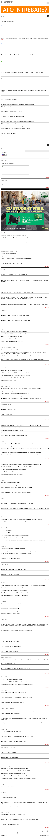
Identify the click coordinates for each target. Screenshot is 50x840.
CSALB (3, 582)
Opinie (29, 831)
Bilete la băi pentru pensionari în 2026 (8, 414)
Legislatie (3, 329)
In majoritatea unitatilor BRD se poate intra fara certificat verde (13, 814)
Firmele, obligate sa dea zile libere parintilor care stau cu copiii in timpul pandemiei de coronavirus (20, 819)
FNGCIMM (4, 498)
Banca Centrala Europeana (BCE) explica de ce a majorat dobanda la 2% (15, 535)
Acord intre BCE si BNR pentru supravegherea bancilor (11, 532)
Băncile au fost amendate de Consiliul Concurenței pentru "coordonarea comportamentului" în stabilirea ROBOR (23, 90)
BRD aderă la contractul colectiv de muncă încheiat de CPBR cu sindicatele (15, 375)
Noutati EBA (4, 546)
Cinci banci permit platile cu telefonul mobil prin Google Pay (12, 702)
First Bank (3, 601)
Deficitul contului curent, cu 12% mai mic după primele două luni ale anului (15, 320)
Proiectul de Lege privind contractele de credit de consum (12, 338)
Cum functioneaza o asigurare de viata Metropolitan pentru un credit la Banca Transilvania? (18, 778)
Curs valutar (3, 148)
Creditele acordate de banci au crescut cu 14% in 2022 (11, 263)
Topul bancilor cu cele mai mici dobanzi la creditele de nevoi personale (14, 237)
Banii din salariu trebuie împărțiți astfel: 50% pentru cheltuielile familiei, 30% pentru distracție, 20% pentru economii (23, 585)
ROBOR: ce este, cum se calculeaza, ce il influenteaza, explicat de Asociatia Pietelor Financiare (19, 271)
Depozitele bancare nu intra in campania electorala (10, 576)
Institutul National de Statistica (8, 747)
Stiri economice (4, 461)
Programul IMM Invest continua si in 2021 (9, 500)
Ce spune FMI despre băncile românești (8, 621)
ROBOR (3, 269)
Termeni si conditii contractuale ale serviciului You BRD (11, 695)
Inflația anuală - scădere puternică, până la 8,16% (10, 482)
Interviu (19, 831)
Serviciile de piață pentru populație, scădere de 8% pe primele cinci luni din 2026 (16, 487)
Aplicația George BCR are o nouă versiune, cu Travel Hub (12, 370)
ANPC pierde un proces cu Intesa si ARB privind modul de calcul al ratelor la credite (17, 443)
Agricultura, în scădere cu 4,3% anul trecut (9, 752)
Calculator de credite (5, 516)
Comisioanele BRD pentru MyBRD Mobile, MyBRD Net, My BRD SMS (14, 692)
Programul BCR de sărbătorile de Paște (8, 380)
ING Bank (3, 792)
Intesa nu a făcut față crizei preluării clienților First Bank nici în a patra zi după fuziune (14, 118)
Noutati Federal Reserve (6, 657)
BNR (13, 150)
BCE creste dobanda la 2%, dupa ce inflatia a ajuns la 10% (12, 537)
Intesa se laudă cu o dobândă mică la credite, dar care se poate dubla (12, 109)
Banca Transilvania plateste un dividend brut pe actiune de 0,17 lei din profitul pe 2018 (17, 736)
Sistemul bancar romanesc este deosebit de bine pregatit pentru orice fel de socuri (16, 592)
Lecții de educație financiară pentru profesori (9, 255)
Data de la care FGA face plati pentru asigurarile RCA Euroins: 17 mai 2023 (15, 770)
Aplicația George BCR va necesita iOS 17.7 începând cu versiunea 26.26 (15, 372)
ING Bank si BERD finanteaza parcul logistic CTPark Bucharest (13, 648)
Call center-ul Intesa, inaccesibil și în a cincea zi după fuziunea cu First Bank (13, 116)
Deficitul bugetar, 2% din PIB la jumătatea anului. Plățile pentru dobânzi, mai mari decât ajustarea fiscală (21, 398)
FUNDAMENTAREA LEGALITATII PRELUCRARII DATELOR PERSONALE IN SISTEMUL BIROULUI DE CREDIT (23, 425)
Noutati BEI (4, 676)
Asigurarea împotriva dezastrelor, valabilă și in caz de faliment (13, 773)
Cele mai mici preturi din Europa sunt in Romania (10, 713)
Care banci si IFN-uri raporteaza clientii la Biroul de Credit (12, 430)
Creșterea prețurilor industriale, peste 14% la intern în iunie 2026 (13, 391)
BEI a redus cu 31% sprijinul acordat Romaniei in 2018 (11, 679)
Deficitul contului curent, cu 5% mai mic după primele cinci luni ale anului (15, 315)
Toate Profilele (47, 177)
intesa (12, 21)
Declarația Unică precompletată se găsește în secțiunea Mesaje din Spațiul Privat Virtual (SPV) (19, 416)
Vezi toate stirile (47, 138)
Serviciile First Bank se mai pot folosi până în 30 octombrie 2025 (11, 135)
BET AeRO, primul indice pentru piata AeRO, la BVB (11, 731)
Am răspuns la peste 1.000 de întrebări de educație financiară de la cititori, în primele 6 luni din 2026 (22, 72)
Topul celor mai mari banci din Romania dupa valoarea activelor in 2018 (14, 242)
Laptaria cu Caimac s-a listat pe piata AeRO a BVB (10, 734)
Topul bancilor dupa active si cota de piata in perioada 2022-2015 (13, 235)
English (13, 142)
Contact (37, 142)
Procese (2, 441)
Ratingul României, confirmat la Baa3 (8, 471)
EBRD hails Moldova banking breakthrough (9, 651)
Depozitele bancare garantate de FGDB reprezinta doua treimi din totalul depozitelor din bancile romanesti (21, 571)
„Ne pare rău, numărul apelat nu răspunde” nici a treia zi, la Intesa (11, 123)
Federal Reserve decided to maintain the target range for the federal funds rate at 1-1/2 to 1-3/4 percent (20, 665)
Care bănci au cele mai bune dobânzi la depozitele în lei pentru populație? (17, 54)
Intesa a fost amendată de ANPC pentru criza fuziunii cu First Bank (12, 111)
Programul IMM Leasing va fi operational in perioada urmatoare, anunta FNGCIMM (17, 510)
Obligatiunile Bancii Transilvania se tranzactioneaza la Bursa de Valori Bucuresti (16, 738)
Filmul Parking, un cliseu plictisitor (7, 786)
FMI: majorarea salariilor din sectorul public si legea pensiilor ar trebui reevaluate (16, 630)
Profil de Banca (4, 180)
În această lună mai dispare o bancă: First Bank (9, 133)
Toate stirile (47, 248)
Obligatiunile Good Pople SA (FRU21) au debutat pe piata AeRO (13, 741)
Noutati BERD (4, 639)
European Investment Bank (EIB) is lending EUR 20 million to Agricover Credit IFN (17, 684)
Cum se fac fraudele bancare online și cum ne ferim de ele (12, 587)
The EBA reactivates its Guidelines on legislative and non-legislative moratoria (16, 553)
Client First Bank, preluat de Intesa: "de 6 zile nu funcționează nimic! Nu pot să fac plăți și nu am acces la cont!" (18, 121)
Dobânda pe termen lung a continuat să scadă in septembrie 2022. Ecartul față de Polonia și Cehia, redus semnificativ (23, 540)
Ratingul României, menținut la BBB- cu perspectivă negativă (12, 474)
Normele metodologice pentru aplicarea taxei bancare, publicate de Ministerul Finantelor (18, 292)
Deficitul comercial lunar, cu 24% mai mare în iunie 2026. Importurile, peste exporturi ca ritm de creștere (21, 388)
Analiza (24, 831)
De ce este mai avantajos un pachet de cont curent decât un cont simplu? (16, 37)
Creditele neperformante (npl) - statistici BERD (10, 641)
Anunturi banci (4, 367)
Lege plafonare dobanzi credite (8, 347)
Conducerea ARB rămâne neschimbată (8, 253)
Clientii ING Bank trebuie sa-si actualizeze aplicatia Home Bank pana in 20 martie (16, 799)
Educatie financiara (12, 831)
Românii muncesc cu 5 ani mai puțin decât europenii (11, 490)
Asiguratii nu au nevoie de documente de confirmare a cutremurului (14, 775)
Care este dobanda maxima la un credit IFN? (9, 349)
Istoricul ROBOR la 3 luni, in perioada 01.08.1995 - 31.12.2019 (13, 284)
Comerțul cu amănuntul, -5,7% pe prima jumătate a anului (12, 485)
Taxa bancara (4, 290)
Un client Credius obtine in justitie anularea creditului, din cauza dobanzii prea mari (17, 446)
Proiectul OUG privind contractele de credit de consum (11, 336)
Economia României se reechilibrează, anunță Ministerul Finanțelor (13, 406)
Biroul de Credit (4, 423)
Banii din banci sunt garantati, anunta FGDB (9, 566)
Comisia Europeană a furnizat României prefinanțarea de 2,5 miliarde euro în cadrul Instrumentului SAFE (21, 464)
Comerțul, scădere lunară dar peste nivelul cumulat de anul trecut (13, 749)
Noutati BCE (4, 527)
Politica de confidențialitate (44, 835)
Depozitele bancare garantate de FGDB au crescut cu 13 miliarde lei (14, 569)
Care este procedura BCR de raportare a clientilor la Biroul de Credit (14, 435)
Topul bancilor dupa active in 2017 (7, 245)
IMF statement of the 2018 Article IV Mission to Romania (12, 633)
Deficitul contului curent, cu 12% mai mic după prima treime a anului (14, 317)
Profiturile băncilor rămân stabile (7, 312)
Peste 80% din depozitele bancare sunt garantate (10, 574)
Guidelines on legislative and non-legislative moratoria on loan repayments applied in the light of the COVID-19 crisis (23, 551)
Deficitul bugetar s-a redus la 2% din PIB (8, 409)
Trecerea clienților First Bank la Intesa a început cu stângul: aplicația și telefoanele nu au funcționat (16, 128)
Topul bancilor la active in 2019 (7, 240)
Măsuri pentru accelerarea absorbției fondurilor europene (11, 411)
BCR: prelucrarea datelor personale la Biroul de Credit (11, 427)
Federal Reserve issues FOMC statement (8, 670)
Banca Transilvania (4, 184)
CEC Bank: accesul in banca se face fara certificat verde (11, 821)
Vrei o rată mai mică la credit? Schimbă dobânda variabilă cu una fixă (14, 590)
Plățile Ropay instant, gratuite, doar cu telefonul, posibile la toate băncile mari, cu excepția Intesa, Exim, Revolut (18, 104)
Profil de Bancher (4, 160)
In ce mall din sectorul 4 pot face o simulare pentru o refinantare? (13, 521)
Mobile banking (4, 690)
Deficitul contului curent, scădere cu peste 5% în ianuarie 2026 (13, 322)
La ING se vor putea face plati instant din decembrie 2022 (12, 795)
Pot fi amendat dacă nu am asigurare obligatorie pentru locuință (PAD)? (14, 768)
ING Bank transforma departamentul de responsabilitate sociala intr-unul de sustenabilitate (18, 806)
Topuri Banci (4, 232)
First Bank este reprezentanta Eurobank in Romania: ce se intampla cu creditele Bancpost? (18, 606)
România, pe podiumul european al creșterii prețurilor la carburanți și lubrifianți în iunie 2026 (18, 492)
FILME (2, 784)
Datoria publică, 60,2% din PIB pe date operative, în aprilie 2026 (13, 396)
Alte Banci (37, 150)
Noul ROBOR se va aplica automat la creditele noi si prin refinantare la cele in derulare (17, 294)
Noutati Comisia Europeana (7, 708)
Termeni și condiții (4, 835)
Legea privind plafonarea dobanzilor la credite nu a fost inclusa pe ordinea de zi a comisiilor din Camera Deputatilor (23, 359)
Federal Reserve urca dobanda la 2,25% (8, 663)
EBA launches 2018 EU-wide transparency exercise (10, 558)
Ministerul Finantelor (6, 404)
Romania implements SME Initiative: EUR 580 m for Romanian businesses (15, 681)
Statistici (3, 480)
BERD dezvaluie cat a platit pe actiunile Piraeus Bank (11, 646)
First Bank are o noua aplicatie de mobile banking (10, 613)
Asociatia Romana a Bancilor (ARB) (9, 251)
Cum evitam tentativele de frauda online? (9, 797)
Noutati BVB (4, 729)
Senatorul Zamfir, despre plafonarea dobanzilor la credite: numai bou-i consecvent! (16, 361)
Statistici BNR (4, 310)
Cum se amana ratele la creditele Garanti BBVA (10, 824)
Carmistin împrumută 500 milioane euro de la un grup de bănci (11, 106)
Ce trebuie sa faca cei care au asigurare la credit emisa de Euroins (13, 603)
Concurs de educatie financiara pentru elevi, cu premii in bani (12, 260)
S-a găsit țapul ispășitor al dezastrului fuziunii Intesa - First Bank (11, 101)
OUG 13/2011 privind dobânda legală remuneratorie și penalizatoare (14, 331)
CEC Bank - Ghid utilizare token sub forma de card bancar (12, 700)
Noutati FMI (4, 619)
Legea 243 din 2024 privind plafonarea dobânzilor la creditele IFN (13, 333)
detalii (2, 39)
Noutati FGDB (4, 564)
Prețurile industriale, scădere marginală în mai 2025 (10, 757)
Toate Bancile (47, 187)
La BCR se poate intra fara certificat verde (9, 816)
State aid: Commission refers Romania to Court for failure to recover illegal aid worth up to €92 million (20, 715)
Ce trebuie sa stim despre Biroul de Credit (9, 432)
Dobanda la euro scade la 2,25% (7, 530)
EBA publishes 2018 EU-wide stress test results (10, 555)
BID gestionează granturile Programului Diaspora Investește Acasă (13, 469)
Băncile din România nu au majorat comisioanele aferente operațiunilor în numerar (16, 258)
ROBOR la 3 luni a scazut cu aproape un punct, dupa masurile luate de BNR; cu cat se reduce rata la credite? (21, 519)
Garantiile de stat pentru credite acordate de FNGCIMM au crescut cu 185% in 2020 (17, 503)
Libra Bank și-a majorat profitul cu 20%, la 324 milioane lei (12, 377)
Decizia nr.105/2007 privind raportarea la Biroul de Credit (12, 341)
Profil (33, 831)
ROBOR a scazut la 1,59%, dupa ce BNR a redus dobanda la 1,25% (14, 274)
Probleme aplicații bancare (41, 831)
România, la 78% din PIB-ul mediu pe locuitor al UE (11, 759)
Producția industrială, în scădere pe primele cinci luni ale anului (13, 754)
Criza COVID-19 (5, 812)
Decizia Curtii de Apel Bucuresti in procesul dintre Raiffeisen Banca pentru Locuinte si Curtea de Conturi (21, 452)
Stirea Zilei (4, 831)
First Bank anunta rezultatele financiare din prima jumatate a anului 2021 (15, 611)
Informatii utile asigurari (6, 765)
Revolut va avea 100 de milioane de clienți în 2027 (9, 99)
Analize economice (5, 386)
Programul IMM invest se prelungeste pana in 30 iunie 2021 (12, 505)
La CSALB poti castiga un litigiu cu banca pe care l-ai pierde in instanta (14, 595)
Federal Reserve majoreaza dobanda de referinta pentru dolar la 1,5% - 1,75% (15, 668)
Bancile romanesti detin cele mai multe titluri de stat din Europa (13, 548)
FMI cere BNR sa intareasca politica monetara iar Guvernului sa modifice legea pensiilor (17, 628)
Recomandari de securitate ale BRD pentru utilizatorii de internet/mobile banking (16, 697)
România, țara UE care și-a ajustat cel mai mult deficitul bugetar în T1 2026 (15, 393)
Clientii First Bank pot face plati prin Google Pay (10, 608)
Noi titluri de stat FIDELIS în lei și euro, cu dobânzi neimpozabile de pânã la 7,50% (17, 466)
